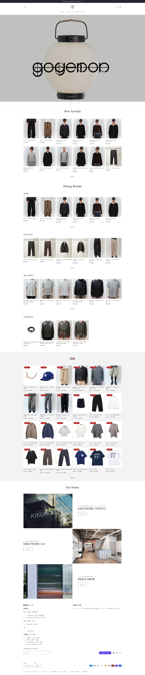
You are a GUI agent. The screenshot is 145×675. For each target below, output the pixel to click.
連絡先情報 (85, 671)
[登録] (49, 653)
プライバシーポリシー (46, 671)
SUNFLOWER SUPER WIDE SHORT (112, 388)
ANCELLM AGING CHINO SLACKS (95, 260)
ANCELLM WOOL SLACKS (112, 168)
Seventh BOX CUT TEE (78, 442)
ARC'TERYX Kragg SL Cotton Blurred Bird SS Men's (30, 301)
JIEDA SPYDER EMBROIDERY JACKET (80, 169)
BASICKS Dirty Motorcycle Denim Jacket (79, 388)
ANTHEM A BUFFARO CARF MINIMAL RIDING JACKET (47, 343)
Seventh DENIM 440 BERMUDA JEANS (64, 470)
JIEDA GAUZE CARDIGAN (46, 168)
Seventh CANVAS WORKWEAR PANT (47, 470)
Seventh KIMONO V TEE (112, 442)
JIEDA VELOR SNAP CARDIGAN (61, 141)
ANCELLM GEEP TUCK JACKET (79, 260)
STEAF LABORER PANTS (95, 414)
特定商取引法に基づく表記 (57, 671)
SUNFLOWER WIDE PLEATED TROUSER (47, 415)
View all (72, 176)
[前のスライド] (66, 103)
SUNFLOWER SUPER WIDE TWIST (30, 415)
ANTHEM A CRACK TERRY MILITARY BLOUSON (63, 343)
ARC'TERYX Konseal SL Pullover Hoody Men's (79, 301)
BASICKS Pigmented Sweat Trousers (62, 415)
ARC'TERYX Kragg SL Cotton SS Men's (114, 301)
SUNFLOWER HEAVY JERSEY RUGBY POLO (96, 388)
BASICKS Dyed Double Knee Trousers (63, 388)
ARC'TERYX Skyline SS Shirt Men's (47, 301)
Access (82, 513)
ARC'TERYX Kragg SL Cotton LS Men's (96, 301)
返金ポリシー (66, 671)
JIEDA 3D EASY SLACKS (29, 140)
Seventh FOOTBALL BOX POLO (64, 442)
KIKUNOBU (29, 671)
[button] (25, 7)
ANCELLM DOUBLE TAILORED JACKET (64, 260)
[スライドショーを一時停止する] (79, 103)
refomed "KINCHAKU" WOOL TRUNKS (80, 415)
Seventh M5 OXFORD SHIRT (113, 414)
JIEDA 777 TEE (93, 469)
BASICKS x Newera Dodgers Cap (47, 388)
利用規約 (73, 671)
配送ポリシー (78, 671)
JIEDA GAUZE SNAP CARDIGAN (111, 141)
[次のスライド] (75, 103)
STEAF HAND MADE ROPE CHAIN (30, 388)
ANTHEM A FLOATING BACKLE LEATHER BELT (31, 343)
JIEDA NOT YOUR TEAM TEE (80, 469)
